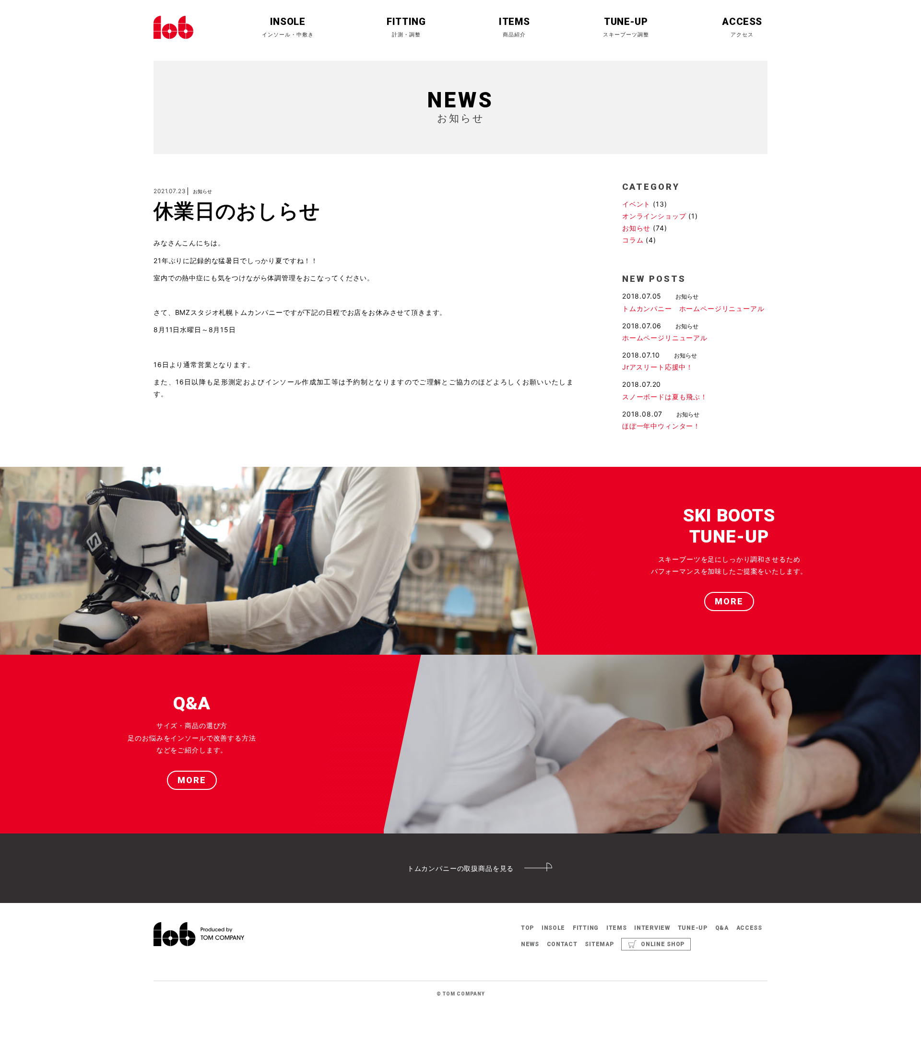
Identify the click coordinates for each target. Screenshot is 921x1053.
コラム (633, 240)
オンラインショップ (654, 216)
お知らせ (636, 228)
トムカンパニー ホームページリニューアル (693, 308)
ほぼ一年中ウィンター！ (661, 426)
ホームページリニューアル (665, 338)
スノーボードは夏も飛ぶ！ (665, 397)
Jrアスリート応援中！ (657, 367)
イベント (636, 204)
